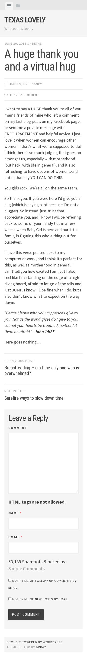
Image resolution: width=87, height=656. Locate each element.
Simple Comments (26, 568)
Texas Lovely (24, 19)
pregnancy (32, 84)
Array (41, 647)
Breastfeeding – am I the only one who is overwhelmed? (41, 367)
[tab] (9, 6)
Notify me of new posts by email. (40, 599)
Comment (17, 427)
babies (15, 84)
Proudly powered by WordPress (35, 642)
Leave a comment (24, 95)
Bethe (37, 43)
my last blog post (25, 121)
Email (15, 537)
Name (15, 513)
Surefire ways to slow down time (34, 395)
